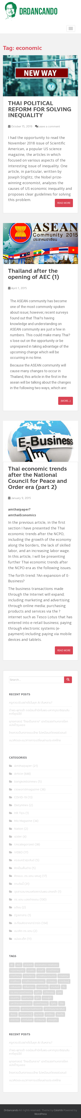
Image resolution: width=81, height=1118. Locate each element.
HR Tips (19, 813)
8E (11, 965)
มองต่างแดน (41, 1003)
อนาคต (38, 1014)
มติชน (17, 907)
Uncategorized (24, 844)
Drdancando (11, 1110)
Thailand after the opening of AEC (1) (33, 274)
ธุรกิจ (38, 992)
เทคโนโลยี (27, 1020)
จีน (63, 987)
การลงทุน (63, 976)
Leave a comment (49, 127)
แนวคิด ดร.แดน (23, 931)
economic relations (47, 965)
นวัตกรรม (49, 992)
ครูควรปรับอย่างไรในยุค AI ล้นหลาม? (30, 703)
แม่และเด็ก (20, 939)
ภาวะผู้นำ (47, 998)
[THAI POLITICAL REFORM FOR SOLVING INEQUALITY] (40, 75)
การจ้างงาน (53, 970)
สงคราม (14, 1009)
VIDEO (18, 852)
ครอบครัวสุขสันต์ (24, 860)
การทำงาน (15, 976)
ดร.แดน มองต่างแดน (26, 900)
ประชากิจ (14, 998)
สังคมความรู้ (26, 1014)
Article (18, 774)
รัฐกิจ (53, 1003)
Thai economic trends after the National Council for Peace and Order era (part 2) (37, 478)
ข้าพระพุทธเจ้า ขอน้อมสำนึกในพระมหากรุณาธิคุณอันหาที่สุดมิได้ (39, 712)
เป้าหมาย (40, 1020)
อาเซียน (49, 1014)
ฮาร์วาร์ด (14, 1020)
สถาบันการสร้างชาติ (31, 1009)
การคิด (31, 970)
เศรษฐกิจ (52, 1020)
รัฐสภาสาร (20, 915)
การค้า (41, 970)
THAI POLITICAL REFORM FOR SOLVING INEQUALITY (39, 109)
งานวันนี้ (19, 884)
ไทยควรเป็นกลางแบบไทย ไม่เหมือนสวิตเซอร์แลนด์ (37, 733)
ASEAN (28, 965)
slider (18, 837)
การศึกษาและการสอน (33, 981)
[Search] (68, 679)
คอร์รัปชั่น (42, 987)
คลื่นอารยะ (29, 987)
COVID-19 (20, 797)
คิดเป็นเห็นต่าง (22, 868)
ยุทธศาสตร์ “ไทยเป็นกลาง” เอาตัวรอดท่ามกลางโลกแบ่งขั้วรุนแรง (38, 723)
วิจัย (62, 1003)
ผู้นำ (38, 998)
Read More (63, 203)
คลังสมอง (15, 987)
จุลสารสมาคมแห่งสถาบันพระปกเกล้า (35, 892)
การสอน (52, 981)
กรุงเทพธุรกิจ (17, 970)
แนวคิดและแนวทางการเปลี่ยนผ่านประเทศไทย (35, 740)
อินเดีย (60, 1014)
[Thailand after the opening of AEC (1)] (40, 243)
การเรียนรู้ (64, 981)
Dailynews (21, 805)
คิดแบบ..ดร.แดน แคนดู (27, 876)
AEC (19, 965)
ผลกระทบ (27, 998)
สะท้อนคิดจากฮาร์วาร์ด (27, 923)
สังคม (13, 1014)
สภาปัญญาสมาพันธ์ (55, 1009)
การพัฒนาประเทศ (46, 976)
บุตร (59, 992)
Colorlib (58, 1110)
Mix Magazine (23, 821)
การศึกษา (15, 981)
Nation (18, 829)
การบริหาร (29, 976)
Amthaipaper (23, 766)
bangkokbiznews (25, 782)
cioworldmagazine (26, 789)
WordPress (40, 1114)
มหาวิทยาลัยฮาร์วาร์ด (20, 1003)
